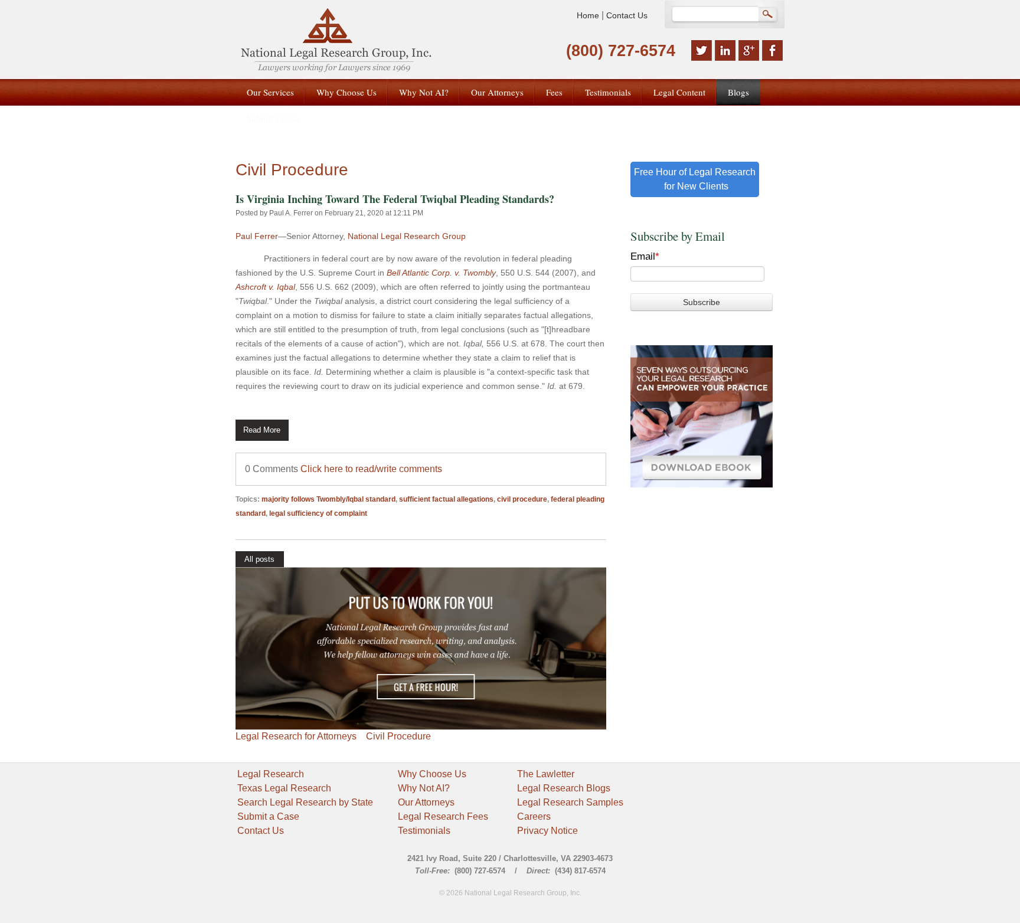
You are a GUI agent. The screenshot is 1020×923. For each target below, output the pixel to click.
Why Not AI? (424, 788)
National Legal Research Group (407, 236)
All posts (259, 559)
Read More (261, 430)
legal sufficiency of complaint (318, 513)
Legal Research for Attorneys (296, 736)
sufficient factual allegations (446, 499)
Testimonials (424, 831)
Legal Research (270, 774)
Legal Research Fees (443, 816)
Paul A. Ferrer (291, 213)
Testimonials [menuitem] (608, 92)
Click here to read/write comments (371, 469)
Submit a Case (268, 816)
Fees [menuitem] (554, 92)
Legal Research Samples (570, 802)
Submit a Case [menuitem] (273, 118)
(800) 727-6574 (620, 51)
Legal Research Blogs (563, 788)
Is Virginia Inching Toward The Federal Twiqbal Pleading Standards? (395, 199)
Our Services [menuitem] (270, 92)
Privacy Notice (547, 831)
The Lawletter (545, 774)
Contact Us (627, 15)
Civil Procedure (398, 736)
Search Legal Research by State (305, 802)
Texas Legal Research (284, 788)
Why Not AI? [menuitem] (424, 92)
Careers (534, 816)
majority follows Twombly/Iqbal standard (328, 499)
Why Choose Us (432, 774)
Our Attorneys (426, 802)
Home (588, 15)
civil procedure (522, 499)
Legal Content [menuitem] (679, 92)
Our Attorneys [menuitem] (497, 92)
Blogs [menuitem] (738, 92)
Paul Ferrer (257, 236)
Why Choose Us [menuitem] (346, 92)
